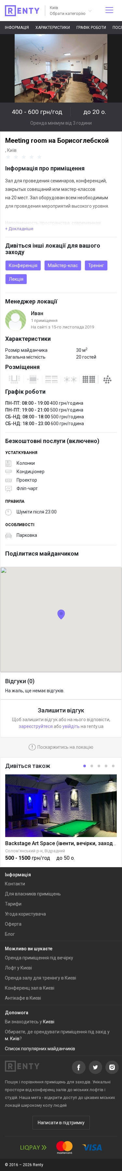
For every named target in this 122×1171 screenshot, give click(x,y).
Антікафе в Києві (23, 998)
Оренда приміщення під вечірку (39, 957)
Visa (92, 1147)
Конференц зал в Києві (29, 988)
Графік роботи (91, 27)
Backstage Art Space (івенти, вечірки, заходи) (61, 843)
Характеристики (52, 27)
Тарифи (13, 903)
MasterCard (64, 1147)
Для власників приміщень (33, 893)
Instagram (112, 1067)
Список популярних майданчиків (40, 1048)
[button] (70, 10)
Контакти (15, 883)
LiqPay (33, 1147)
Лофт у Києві (18, 967)
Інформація (17, 27)
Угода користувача (25, 914)
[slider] (24, 157)
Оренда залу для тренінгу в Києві (40, 977)
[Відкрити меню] (109, 10)
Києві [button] (48, 1021)
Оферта (13, 924)
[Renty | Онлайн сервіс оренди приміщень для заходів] (22, 11)
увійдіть (71, 726)
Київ (12, 150)
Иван (37, 313)
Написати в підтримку (61, 1122)
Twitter (95, 1067)
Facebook (79, 1067)
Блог (10, 934)
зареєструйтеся (36, 726)
